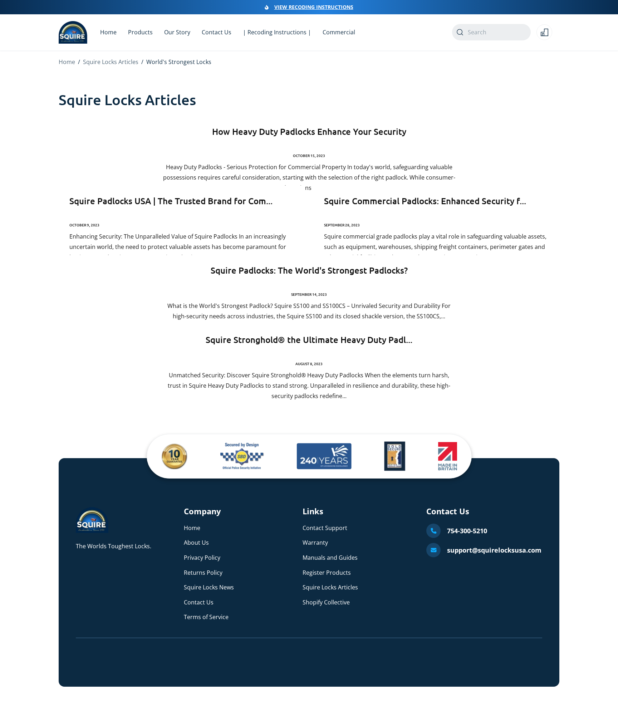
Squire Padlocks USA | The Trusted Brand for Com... (171, 200)
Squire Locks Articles (110, 62)
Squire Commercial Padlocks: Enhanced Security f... (425, 200)
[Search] (460, 32)
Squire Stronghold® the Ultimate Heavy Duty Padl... (309, 339)
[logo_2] (242, 456)
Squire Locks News (209, 587)
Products (140, 32)
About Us (196, 542)
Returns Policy (203, 573)
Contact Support (325, 528)
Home (67, 62)
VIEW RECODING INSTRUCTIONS (313, 7)
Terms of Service (206, 617)
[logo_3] (324, 456)
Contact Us (199, 602)
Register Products (327, 573)
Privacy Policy (202, 558)
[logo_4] (395, 456)
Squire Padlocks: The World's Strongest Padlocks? (309, 270)
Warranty (315, 542)
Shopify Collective (326, 602)
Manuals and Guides (330, 558)
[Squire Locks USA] (92, 531)
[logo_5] (447, 456)
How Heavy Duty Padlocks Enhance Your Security (309, 131)
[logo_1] (174, 456)
